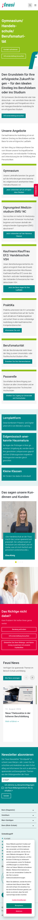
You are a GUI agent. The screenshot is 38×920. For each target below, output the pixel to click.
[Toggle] (35, 5)
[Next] (32, 677)
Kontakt (7, 838)
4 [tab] (22, 562)
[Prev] (26, 677)
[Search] (30, 5)
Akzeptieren (19, 905)
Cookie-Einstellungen (19, 900)
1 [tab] (16, 562)
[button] (19, 811)
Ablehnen (19, 911)
